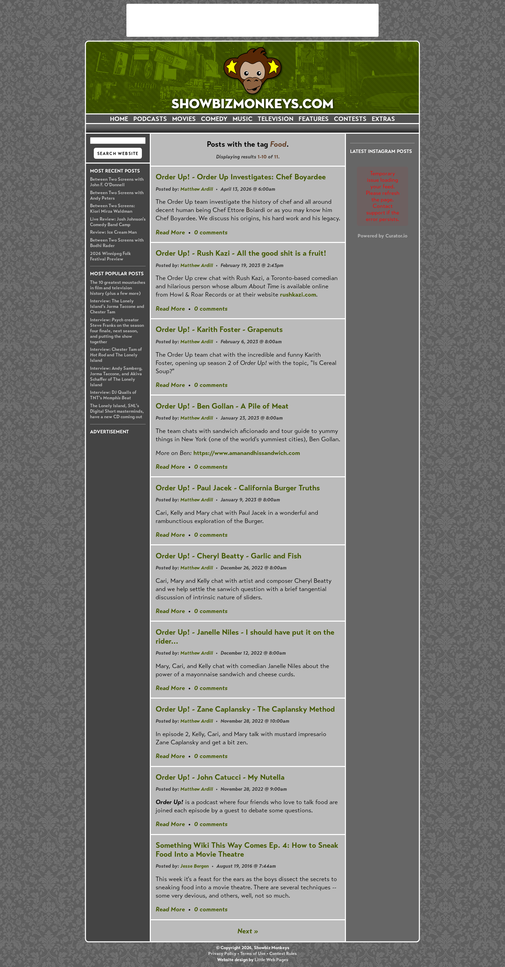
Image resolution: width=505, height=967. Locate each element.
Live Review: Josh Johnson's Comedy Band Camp (118, 221)
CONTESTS (350, 119)
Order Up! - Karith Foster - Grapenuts (219, 329)
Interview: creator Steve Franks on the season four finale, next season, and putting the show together (117, 331)
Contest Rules (283, 953)
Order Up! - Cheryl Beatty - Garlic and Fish (228, 555)
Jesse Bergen (194, 866)
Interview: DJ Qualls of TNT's (113, 395)
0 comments (210, 232)
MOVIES (184, 119)
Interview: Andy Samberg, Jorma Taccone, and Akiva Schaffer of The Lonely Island (116, 377)
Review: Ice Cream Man (113, 232)
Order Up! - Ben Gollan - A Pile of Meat (222, 406)
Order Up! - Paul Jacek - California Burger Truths (238, 487)
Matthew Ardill (196, 189)
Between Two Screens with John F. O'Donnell (117, 182)
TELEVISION (275, 119)
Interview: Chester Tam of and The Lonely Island (116, 355)
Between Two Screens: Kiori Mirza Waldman (112, 208)
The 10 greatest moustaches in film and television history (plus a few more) (117, 288)
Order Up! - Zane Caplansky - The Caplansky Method (245, 709)
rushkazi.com (298, 294)
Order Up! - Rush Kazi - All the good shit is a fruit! (241, 253)
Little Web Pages (271, 960)
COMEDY (214, 119)
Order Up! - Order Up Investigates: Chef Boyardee (241, 176)
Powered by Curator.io (382, 236)
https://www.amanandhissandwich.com (246, 453)
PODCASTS (150, 119)
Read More (170, 232)
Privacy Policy (222, 953)
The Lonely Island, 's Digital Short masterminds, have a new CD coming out (117, 411)
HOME (119, 119)
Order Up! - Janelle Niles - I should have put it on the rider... (245, 636)
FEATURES (314, 119)
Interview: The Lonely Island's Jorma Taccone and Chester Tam (117, 306)
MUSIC (242, 119)
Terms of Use (253, 953)
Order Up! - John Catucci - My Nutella (220, 777)
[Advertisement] (252, 20)
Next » (247, 931)
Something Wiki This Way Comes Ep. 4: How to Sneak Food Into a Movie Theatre (247, 850)
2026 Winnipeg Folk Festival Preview (110, 256)
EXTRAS (383, 119)
